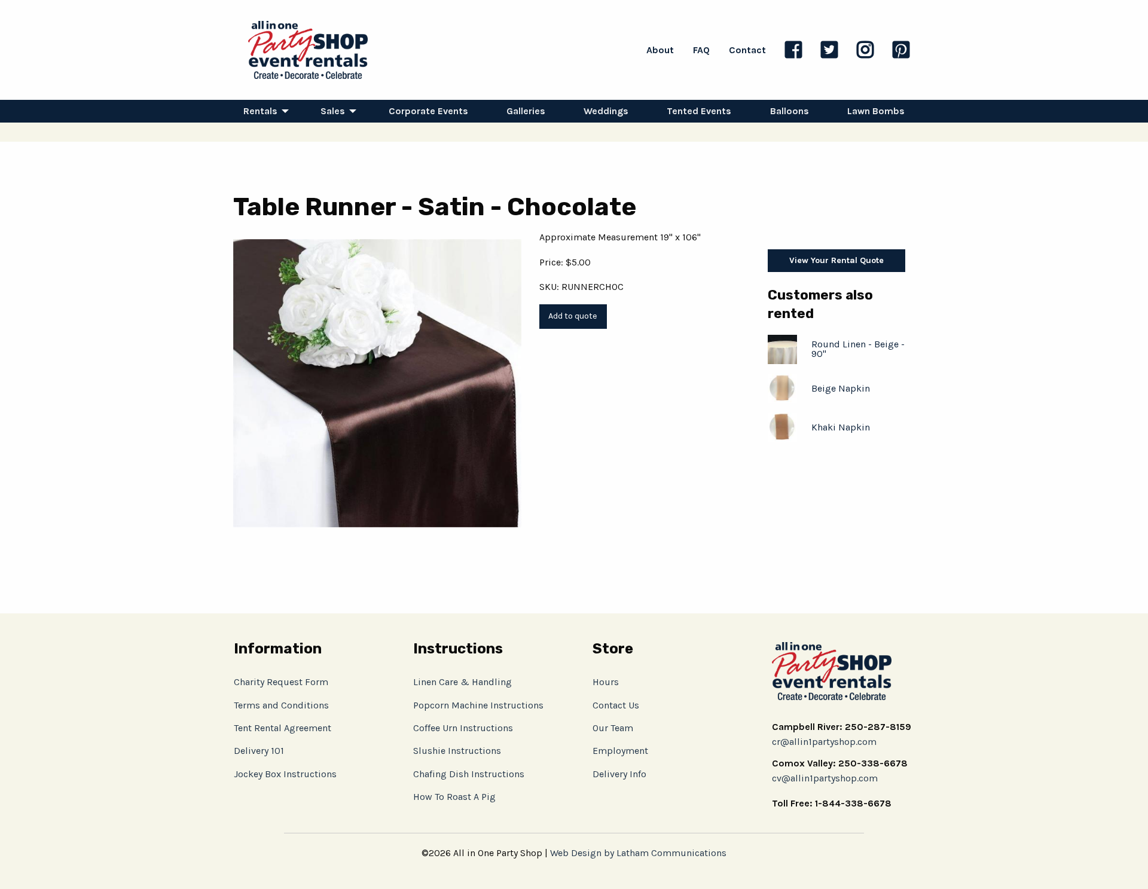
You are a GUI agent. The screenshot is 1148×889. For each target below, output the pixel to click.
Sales (332, 111)
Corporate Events (428, 111)
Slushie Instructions (457, 750)
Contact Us (616, 705)
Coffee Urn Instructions (463, 728)
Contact (747, 50)
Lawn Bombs (876, 111)
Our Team (613, 728)
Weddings (606, 111)
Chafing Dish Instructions (468, 774)
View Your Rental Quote (836, 260)
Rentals (260, 111)
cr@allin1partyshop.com (824, 741)
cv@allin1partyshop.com (825, 778)
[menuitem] (263, 111)
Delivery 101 (259, 750)
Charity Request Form (281, 682)
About (660, 50)
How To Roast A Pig (454, 796)
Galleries (525, 111)
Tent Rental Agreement (282, 728)
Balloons (789, 111)
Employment (620, 750)
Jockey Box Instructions (285, 774)
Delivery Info (619, 774)
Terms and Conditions (281, 705)
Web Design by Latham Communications (638, 853)
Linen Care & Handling (462, 682)
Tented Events (699, 111)
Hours (606, 682)
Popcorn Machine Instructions (478, 705)
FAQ (701, 50)
